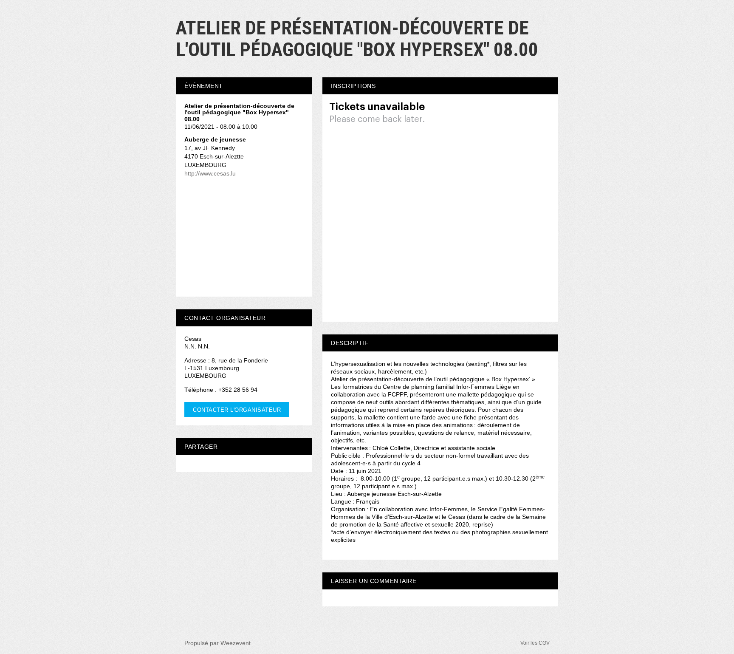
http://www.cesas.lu (210, 173)
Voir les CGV (535, 643)
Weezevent (235, 643)
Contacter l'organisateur (237, 410)
